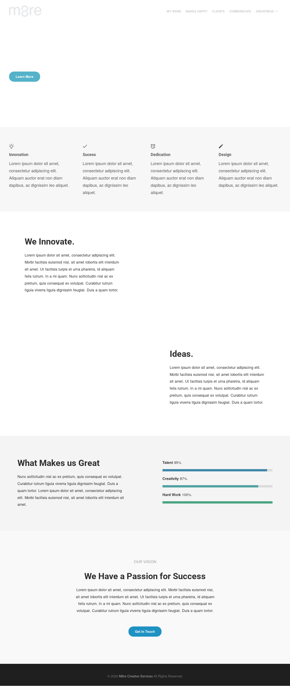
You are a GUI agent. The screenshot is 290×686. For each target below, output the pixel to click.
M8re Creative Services (136, 676)
